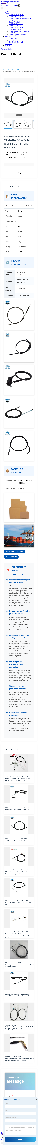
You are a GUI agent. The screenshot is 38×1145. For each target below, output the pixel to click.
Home (7, 11)
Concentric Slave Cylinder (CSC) (19, 31)
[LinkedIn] (3, 3)
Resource (8, 36)
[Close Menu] (2, 8)
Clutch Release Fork (15, 26)
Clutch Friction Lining (16, 27)
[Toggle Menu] (18, 5)
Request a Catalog (6, 49)
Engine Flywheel (14, 22)
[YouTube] (5, 3)
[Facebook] (1, 3)
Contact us (8, 44)
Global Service (13, 38)
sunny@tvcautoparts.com (11, 2)
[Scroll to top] (2, 1143)
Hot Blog (12, 40)
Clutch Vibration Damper (17, 33)
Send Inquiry (19, 173)
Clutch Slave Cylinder (16, 16)
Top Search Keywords (16, 42)
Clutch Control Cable (16, 24)
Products (7, 13)
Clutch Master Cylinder (16, 15)
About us (8, 45)
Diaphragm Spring (15, 29)
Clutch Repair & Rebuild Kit (18, 35)
